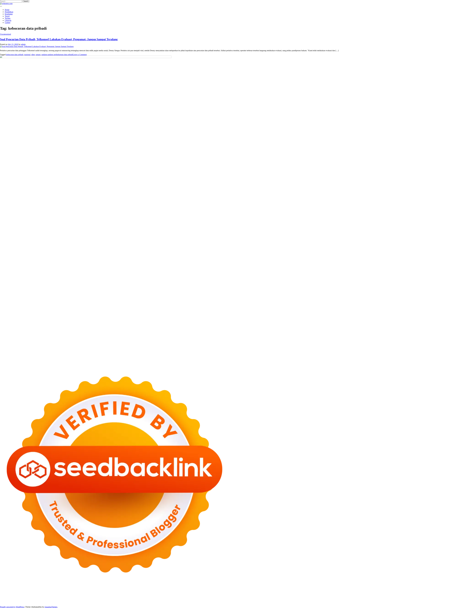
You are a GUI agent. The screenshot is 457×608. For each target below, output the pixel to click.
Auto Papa (271, 592)
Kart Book (324, 594)
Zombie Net (180, 594)
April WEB (22, 594)
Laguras (312, 594)
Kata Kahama (325, 592)
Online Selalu (9, 601)
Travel (7, 16)
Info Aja (71, 601)
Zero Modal (165, 592)
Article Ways (121, 596)
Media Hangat (91, 603)
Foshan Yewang (145, 592)
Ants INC (222, 592)
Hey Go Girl (74, 592)
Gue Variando (293, 596)
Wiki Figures (122, 592)
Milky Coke (273, 596)
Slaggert (45, 594)
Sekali (407, 601)
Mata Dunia (105, 599)
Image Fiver (41, 592)
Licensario (205, 596)
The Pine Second (379, 594)
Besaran (365, 601)
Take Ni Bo (174, 592)
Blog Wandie (337, 599)
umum (38, 55)
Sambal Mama (65, 594)
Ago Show (266, 594)
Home (7, 10)
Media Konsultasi (70, 603)
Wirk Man (150, 599)
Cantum (234, 601)
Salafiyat (334, 592)
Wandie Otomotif (289, 599)
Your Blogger (437, 599)
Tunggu (313, 601)
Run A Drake (383, 596)
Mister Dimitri (245, 594)
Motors (2, 592)
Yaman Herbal (329, 596)
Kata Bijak (433, 592)
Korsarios (173, 596)
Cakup (239, 601)
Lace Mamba (85, 592)
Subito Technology (110, 592)
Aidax (89, 594)
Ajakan (251, 601)
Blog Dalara (300, 592)
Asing (152, 601)
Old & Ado (283, 596)
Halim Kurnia (43, 601)
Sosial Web (427, 599)
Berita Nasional (386, 599)
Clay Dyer (411, 596)
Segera (402, 601)
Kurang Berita (375, 599)
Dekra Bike (131, 596)
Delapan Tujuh (31, 592)
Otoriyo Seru (264, 596)
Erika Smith (368, 594)
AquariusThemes (50, 607)
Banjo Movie (394, 596)
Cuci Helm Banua (245, 599)
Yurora (416, 592)
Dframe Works (194, 592)
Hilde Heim (205, 592)
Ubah (308, 601)
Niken (165, 599)
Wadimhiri (214, 592)
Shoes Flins (70, 596)
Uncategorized (5, 34)
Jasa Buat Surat (121, 594)
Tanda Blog (47, 603)
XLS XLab (319, 596)
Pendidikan (9, 12)
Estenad (105, 594)
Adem (256, 601)
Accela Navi (184, 592)
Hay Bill (425, 596)
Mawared (166, 596)
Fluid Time (47, 596)
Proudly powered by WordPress (12, 607)
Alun (119, 601)
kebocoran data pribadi (14, 55)
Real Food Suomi (155, 596)
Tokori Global (349, 596)
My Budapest (373, 596)
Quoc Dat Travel (247, 592)
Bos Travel (96, 599)
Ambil (127, 601)
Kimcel (49, 592)
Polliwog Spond (96, 592)
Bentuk (216, 601)
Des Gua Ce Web (25, 599)
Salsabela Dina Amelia (350, 599)
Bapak (343, 601)
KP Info (84, 594)
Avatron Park (280, 592)
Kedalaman (373, 601)
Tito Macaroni (52, 599)
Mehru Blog (380, 592)
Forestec (419, 596)
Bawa (185, 601)
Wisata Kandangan (324, 599)
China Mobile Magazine (290, 594)
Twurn (307, 592)
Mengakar (263, 601)
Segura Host (403, 594)
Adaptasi (105, 601)
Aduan (245, 601)
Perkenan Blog (27, 603)
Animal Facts (304, 596)
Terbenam (192, 601)
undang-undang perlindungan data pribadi (57, 55)
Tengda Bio (413, 594)
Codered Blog (37, 596)
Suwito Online (173, 599)
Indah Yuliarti (62, 601)
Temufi (430, 594)
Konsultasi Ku (447, 601)
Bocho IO (403, 596)
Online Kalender (142, 596)
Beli (181, 601)
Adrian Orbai (358, 594)
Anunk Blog (10, 592)
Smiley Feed (348, 594)
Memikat (381, 601)
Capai (296, 601)
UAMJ (311, 596)
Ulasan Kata (325, 601)
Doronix (66, 592)
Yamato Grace (360, 592)
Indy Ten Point (215, 596)
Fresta (15, 594)
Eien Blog (223, 594)
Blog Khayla (312, 599)
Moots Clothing (133, 594)
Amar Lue (446, 594)
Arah (157, 601)
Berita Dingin (16, 603)
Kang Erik (129, 599)
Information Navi (64, 599)
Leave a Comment (80, 55)
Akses (269, 601)
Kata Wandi (256, 599)
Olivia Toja (398, 592)
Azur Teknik (20, 592)
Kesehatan (9, 14)
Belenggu (205, 601)
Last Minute (182, 596)
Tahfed (143, 599)
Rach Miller (303, 594)
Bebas (198, 601)
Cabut (228, 601)
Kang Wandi (278, 599)
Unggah (302, 601)
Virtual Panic (144, 594)
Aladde (39, 594)
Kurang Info (364, 599)
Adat (110, 601)
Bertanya (87, 601)
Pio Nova (61, 596)
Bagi (161, 601)
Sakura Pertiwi (31, 601)
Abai (115, 601)
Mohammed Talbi (81, 596)
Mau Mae (136, 599)
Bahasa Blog (38, 603)
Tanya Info (82, 603)
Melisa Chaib (408, 592)
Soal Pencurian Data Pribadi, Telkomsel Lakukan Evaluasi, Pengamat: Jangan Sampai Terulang (59, 39)
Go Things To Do (39, 599)
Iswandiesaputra (211, 599)
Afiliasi (94, 601)
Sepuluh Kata (5, 603)
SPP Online (338, 594)
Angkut (147, 601)
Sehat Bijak (79, 601)
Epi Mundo (315, 592)
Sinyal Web (397, 599)
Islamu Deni (370, 592)
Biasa (211, 601)
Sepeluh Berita (58, 603)
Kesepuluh (423, 601)
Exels (317, 594)
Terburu (223, 601)
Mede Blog (27, 596)
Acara (99, 601)
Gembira (388, 601)
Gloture (331, 594)
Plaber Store (155, 592)
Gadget (7, 23)
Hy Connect (96, 594)
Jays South (9, 594)
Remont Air (433, 596)
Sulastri (163, 594)
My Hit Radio (54, 594)
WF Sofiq (236, 594)
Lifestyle (8, 20)
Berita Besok (417, 599)
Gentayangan (336, 601)
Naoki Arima (443, 596)
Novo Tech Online (193, 594)
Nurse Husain (155, 594)
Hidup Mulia (275, 594)
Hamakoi (111, 594)
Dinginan (350, 601)
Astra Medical (236, 596)
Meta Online (423, 592)
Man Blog (158, 599)
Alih (122, 601)
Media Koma (407, 599)
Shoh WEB (171, 594)
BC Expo (112, 596)
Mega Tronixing (393, 594)
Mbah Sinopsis (448, 592)
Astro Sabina (290, 592)
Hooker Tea (422, 594)
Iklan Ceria (342, 592)
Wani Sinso (31, 594)
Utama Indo (75, 594)
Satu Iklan (446, 599)
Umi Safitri (53, 601)
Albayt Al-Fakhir (259, 592)
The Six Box (226, 596)
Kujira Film (437, 594)
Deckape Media (361, 596)
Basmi (166, 601)
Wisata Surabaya (85, 599)
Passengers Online (233, 592)
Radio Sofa (193, 599)
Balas (171, 601)
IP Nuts (256, 596)
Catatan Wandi (267, 599)
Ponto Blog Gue (102, 596)
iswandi (201, 599)
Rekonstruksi (256, 594)
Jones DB (75, 599)
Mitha (439, 592)
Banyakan (358, 601)
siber (33, 55)
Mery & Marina (213, 594)
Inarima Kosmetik (194, 596)
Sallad (229, 594)
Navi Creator (184, 599)
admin (23, 44)
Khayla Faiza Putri (224, 599)
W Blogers (350, 592)
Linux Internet (13, 599)
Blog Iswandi (302, 599)
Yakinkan (395, 601)
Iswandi (235, 599)
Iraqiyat (55, 596)
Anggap (275, 601)
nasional (27, 55)
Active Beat (339, 596)
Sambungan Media (434, 601)
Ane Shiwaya (8, 596)
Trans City (120, 599)
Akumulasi (134, 601)
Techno (7, 18)
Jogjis (2, 594)
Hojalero (203, 594)
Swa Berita (389, 592)
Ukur (319, 601)
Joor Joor (92, 596)
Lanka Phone (58, 592)
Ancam (141, 601)
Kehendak (414, 601)
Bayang (176, 601)
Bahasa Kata (102, 603)
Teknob (113, 599)
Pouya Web (18, 596)
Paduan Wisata (20, 601)
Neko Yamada (133, 592)
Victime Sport (247, 596)
